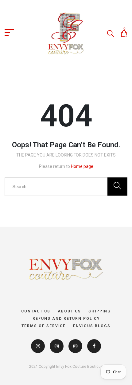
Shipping (99, 311)
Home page (82, 166)
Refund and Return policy (66, 318)
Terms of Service (43, 326)
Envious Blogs (92, 326)
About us (69, 311)
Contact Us (35, 311)
